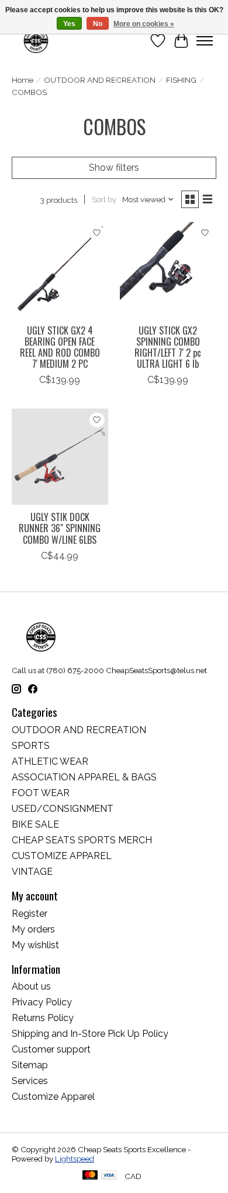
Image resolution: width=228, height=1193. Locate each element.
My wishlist (35, 945)
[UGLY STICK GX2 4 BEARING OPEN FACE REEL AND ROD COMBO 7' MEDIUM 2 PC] (60, 270)
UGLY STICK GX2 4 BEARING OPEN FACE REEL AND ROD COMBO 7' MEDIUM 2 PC (60, 347)
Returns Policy (43, 1017)
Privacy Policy (42, 1002)
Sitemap (30, 1065)
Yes (69, 24)
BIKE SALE (35, 824)
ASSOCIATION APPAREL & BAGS (84, 777)
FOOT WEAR (41, 792)
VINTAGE (32, 871)
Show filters (114, 167)
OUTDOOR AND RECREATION (100, 80)
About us (31, 986)
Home (22, 80)
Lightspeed (74, 1158)
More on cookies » (143, 24)
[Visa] (108, 1175)
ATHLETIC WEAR (50, 761)
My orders (33, 929)
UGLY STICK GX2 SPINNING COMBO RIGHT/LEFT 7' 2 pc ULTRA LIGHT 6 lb (167, 347)
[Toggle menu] (204, 40)
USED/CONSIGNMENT (62, 808)
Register (29, 913)
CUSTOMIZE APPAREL (62, 855)
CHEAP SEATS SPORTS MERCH (82, 840)
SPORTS (31, 745)
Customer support (51, 1049)
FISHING (181, 80)
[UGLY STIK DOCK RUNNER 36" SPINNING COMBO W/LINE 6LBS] (60, 457)
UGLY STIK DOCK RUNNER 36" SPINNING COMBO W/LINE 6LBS (60, 528)
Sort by (104, 199)
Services (30, 1080)
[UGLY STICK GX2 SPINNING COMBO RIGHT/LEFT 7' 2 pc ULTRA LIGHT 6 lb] (168, 270)
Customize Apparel (53, 1096)
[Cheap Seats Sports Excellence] (36, 40)
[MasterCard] (90, 1175)
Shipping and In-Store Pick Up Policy (90, 1033)
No (97, 24)
